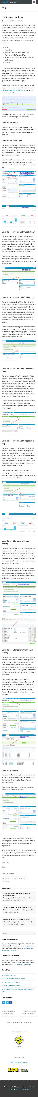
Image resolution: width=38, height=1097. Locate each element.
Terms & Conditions (22, 1089)
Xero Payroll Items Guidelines (12, 986)
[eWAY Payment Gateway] (13, 1071)
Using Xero (21, 21)
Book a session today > (24, 964)
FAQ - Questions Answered (19, 1062)
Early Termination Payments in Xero (14, 978)
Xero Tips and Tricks (10, 975)
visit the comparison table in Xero (13, 90)
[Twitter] (7, 1002)
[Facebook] (10, 1002)
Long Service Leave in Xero (12, 982)
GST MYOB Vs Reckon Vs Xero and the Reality (17, 907)
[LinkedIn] (3, 1002)
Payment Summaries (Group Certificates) (16, 919)
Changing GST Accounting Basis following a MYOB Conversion (17, 894)
